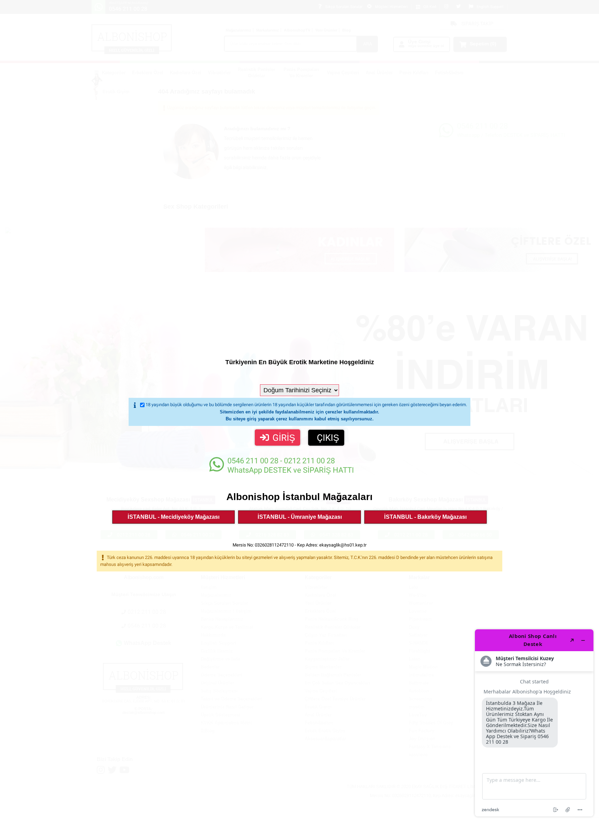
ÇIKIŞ (328, 437)
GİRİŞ (283, 437)
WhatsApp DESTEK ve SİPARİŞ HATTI (290, 465)
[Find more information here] (534, 723)
